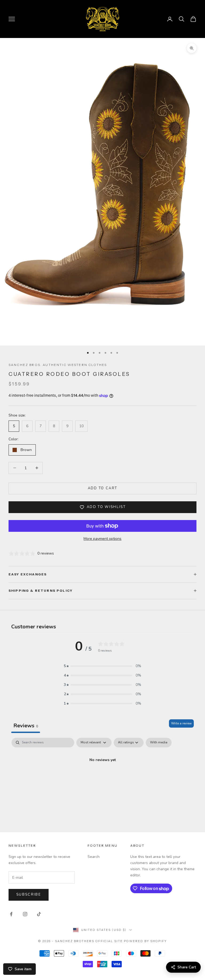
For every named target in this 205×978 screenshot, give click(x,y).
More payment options (102, 538)
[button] (102, 666)
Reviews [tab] (25, 725)
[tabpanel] (102, 778)
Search (94, 856)
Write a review (181, 723)
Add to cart (102, 488)
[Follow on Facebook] (11, 914)
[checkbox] (159, 742)
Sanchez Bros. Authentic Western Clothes (58, 365)
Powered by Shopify (145, 941)
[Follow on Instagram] (25, 914)
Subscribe (28, 894)
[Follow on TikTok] (39, 914)
